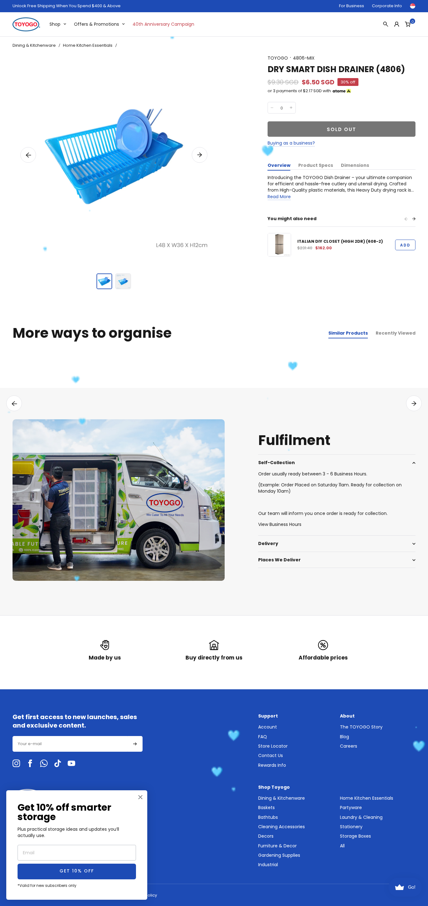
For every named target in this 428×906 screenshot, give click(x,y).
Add (405, 245)
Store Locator (273, 746)
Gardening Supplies (279, 855)
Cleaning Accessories (281, 827)
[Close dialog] (140, 797)
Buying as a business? (291, 143)
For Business (351, 6)
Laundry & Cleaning (361, 817)
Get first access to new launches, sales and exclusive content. (75, 721)
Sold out (341, 129)
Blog (344, 737)
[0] (408, 24)
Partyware (351, 807)
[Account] (397, 24)
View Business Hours (279, 524)
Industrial (268, 864)
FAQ (262, 737)
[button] (28, 155)
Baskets (266, 807)
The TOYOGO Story (361, 727)
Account (267, 727)
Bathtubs (268, 817)
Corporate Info (387, 6)
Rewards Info (272, 765)
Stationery (351, 827)
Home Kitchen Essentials (87, 45)
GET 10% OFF (77, 871)
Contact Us (270, 755)
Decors (266, 836)
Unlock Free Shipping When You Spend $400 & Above (67, 6)
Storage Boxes (355, 836)
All (342, 846)
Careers (348, 746)
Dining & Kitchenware (34, 45)
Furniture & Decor (277, 846)
